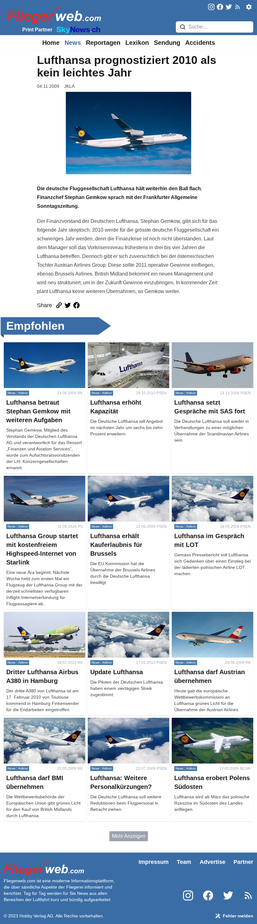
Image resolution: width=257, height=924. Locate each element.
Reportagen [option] (103, 42)
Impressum (154, 862)
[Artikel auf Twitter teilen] (68, 305)
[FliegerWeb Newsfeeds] (237, 7)
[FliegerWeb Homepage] (53, 14)
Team (184, 862)
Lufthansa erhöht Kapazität (117, 346)
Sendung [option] (167, 42)
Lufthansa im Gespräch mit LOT (207, 479)
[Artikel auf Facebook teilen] (76, 305)
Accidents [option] (200, 42)
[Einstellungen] (248, 7)
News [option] (73, 42)
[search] (182, 27)
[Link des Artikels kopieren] (59, 305)
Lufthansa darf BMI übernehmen (39, 721)
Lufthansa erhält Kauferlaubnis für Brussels (125, 483)
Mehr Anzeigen (128, 836)
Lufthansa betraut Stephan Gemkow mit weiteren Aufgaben (43, 349)
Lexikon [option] (137, 42)
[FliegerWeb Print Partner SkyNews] (77, 29)
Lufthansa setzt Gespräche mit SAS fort (211, 349)
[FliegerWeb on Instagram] (211, 7)
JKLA (69, 86)
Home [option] (51, 42)
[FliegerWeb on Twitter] (228, 7)
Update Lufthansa (107, 615)
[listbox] (51, 43)
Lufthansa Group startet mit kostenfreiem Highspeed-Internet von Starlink (40, 487)
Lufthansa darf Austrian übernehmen (212, 615)
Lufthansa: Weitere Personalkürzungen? (111, 725)
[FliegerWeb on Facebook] (220, 7)
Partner (243, 862)
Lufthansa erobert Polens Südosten (211, 721)
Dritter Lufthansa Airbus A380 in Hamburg (39, 619)
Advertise (212, 862)
